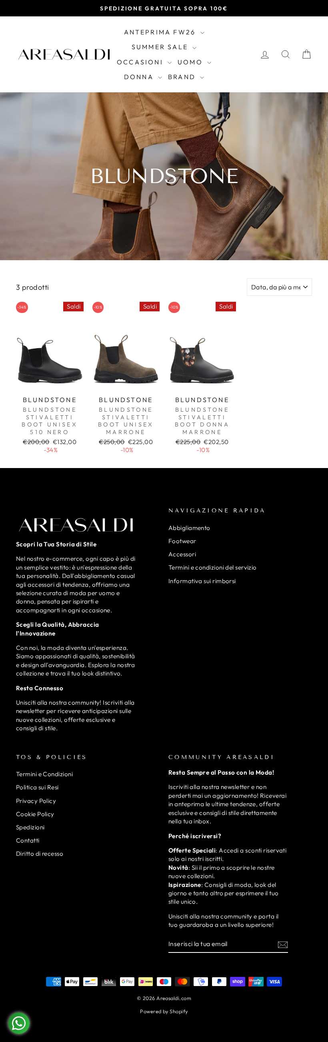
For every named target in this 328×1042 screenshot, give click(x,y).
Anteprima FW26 (161, 32)
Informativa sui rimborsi (202, 581)
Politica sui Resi (37, 787)
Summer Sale (161, 47)
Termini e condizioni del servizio (212, 567)
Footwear (182, 541)
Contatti (28, 840)
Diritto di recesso (39, 853)
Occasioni (141, 62)
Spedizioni (30, 827)
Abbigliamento (189, 528)
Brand (183, 77)
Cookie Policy (35, 814)
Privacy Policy (36, 801)
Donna (140, 77)
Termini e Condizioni (44, 774)
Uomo (191, 62)
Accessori (182, 554)
